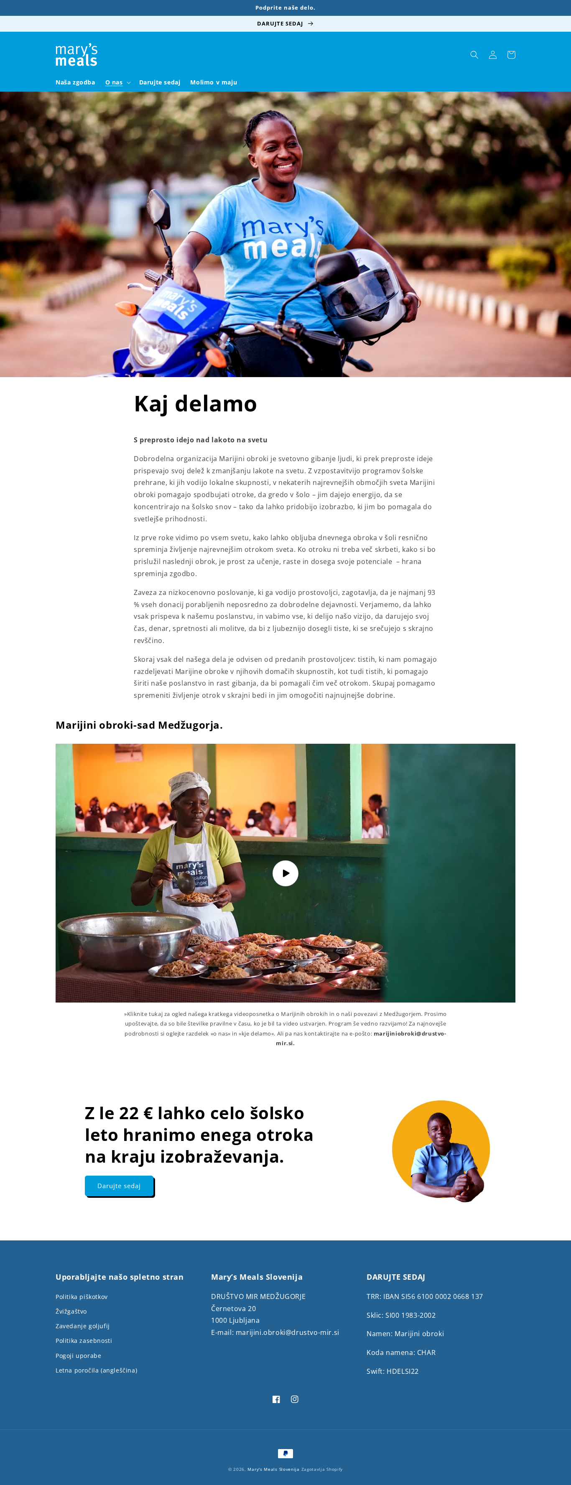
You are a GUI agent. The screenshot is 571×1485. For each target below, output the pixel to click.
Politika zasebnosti (84, 1341)
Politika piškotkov (82, 1297)
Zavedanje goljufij (83, 1326)
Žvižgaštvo (71, 1311)
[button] (117, 82)
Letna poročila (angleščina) (96, 1370)
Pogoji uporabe (78, 1356)
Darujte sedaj (119, 1185)
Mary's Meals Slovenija (273, 1469)
